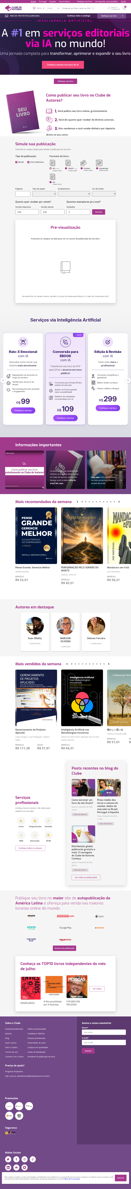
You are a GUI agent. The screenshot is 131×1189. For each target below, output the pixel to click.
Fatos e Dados (11, 1047)
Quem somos (11, 1043)
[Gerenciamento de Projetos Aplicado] (36, 698)
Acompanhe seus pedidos (106, 1)
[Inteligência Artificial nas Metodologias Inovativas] (82, 698)
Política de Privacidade (71, 1179)
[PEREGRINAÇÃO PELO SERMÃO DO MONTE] (82, 535)
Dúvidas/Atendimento (14, 1029)
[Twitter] (8, 1159)
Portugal (42, 1)
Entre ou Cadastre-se (115, 8)
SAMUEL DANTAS (68, 574)
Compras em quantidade (38, 1047)
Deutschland (64, 1)
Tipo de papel (38, 189)
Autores (8, 1033)
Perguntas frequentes (14, 1071)
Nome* (85, 1028)
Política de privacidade (37, 1029)
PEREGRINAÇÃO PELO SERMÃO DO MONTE (80, 569)
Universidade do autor (37, 1043)
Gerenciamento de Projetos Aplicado (30, 731)
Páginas (19, 189)
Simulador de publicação (41, 1056)
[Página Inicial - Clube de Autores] (13, 8)
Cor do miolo (98, 189)
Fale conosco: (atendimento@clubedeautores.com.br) (27, 1076)
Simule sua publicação (64, 948)
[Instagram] (24, 1159)
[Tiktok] (33, 1159)
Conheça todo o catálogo (78, 15)
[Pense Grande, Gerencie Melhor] (36, 535)
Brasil (33, 1)
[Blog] (24, 1167)
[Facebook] (16, 1159)
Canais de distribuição (37, 1052)
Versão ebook (47, 207)
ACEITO (120, 1178)
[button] (3, 380)
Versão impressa (23, 207)
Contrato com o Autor (14, 1056)
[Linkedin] (8, 1167)
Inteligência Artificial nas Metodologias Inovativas (75, 731)
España (53, 1)
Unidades (71, 207)
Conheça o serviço (23, 408)
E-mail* (85, 1038)
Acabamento (64, 189)
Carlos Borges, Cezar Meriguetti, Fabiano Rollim (32, 738)
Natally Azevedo (22, 571)
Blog (7, 1038)
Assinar (88, 1051)
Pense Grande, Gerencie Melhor (32, 567)
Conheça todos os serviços (30, 848)
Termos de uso (11, 1052)
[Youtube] (16, 1167)
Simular (98, 212)
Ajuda (123, 1)
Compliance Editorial (36, 1033)
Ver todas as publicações (86, 877)
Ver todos (97, 989)
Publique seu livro (84, 1)
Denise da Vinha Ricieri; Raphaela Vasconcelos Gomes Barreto (80, 738)
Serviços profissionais (36, 1038)
